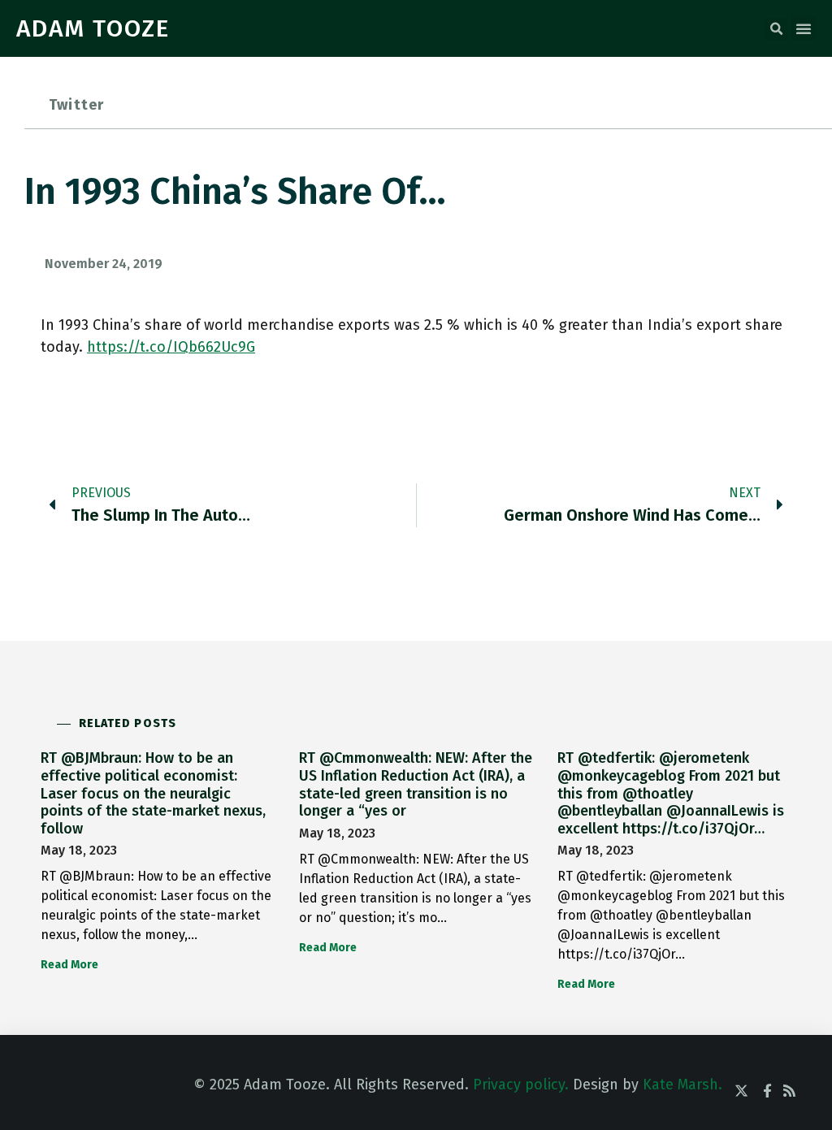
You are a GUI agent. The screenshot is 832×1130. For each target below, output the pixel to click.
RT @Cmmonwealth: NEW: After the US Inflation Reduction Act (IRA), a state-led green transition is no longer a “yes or (415, 784)
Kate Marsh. (682, 1084)
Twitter (76, 105)
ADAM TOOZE (93, 28)
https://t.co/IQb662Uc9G (171, 347)
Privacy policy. (521, 1084)
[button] (776, 29)
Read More (69, 965)
